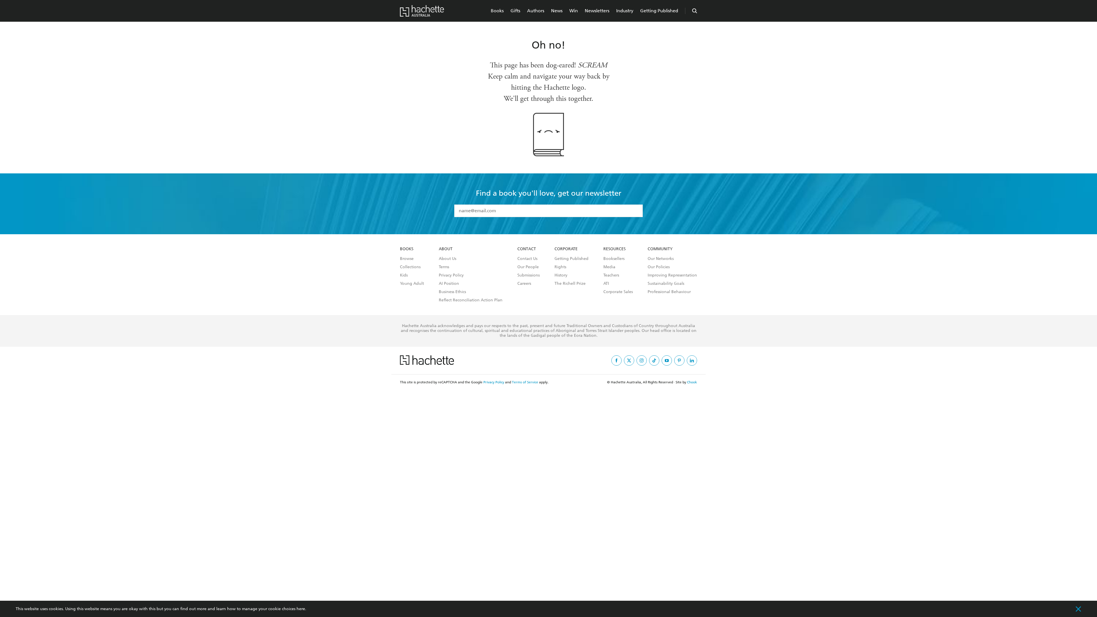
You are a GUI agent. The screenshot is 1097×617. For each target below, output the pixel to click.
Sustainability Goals (666, 284)
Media (609, 267)
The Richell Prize (570, 284)
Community (660, 249)
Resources (614, 249)
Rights (560, 267)
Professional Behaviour (669, 292)
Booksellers (613, 259)
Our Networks (661, 259)
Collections (410, 267)
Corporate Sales (618, 292)
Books (497, 10)
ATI (606, 284)
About (446, 249)
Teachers (611, 275)
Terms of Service (525, 382)
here (301, 608)
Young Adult (412, 284)
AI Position (449, 284)
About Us (447, 259)
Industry (624, 10)
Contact (526, 249)
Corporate (566, 249)
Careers (524, 284)
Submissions (528, 275)
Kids (404, 275)
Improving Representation (672, 275)
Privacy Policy (451, 275)
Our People (528, 267)
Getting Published (659, 10)
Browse (407, 259)
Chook (692, 382)
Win (573, 10)
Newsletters (597, 10)
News (556, 10)
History (560, 275)
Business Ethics (452, 292)
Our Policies (659, 267)
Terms (444, 267)
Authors (535, 10)
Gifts (515, 10)
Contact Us (527, 259)
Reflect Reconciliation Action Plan (471, 300)
